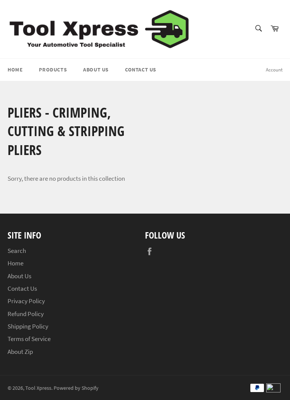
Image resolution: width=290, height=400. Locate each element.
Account (274, 70)
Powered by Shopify (76, 388)
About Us (96, 69)
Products (53, 69)
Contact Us (140, 69)
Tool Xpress (38, 388)
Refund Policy (26, 314)
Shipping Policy (28, 326)
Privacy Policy (26, 301)
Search (17, 251)
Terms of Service (29, 339)
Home (15, 69)
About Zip (20, 351)
